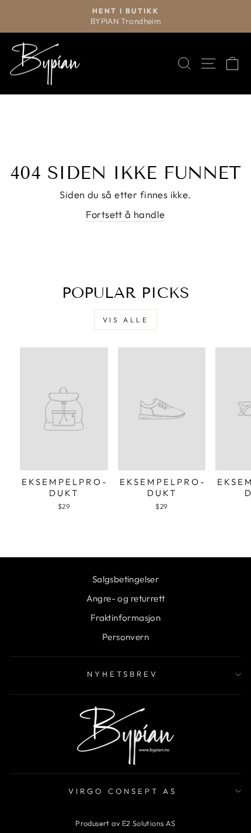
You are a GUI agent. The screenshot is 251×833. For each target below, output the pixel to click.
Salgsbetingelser (125, 579)
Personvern (125, 636)
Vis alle (126, 319)
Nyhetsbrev (122, 674)
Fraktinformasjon (125, 617)
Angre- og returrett (125, 598)
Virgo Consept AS (122, 791)
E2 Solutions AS (149, 823)
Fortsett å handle (125, 214)
